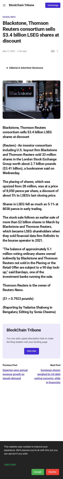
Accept (37, 472)
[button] (4, 5)
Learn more (10, 464)
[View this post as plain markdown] (53, 51)
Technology (52, 5)
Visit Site (31, 351)
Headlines (9, 17)
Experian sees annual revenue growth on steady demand (15, 374)
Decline (52, 472)
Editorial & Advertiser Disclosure (26, 67)
